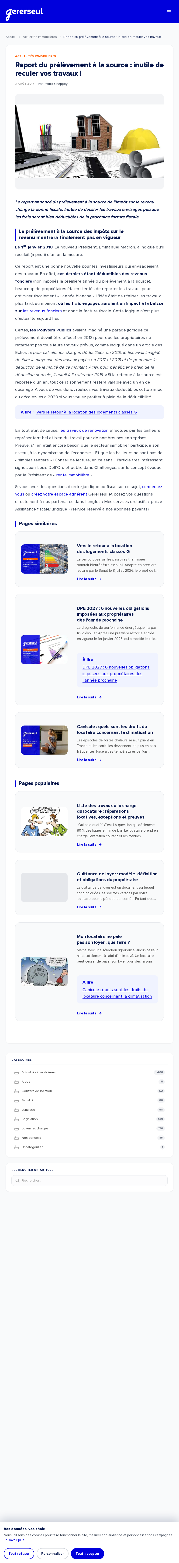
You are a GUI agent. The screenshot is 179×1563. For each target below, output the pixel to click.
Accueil (11, 37)
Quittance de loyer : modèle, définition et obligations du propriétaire (117, 877)
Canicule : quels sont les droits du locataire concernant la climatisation (115, 729)
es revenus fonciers (43, 311)
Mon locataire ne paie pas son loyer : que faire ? (103, 939)
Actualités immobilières (40, 37)
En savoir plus (14, 1540)
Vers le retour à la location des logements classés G (104, 548)
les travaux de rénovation (84, 430)
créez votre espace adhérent (59, 494)
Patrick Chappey (56, 84)
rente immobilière (72, 475)
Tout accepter (88, 1554)
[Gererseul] (24, 11)
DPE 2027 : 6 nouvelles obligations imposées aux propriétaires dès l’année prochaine (113, 614)
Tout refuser (19, 1554)
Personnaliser (52, 1554)
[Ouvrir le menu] (168, 11)
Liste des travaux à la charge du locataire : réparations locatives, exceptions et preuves (111, 811)
